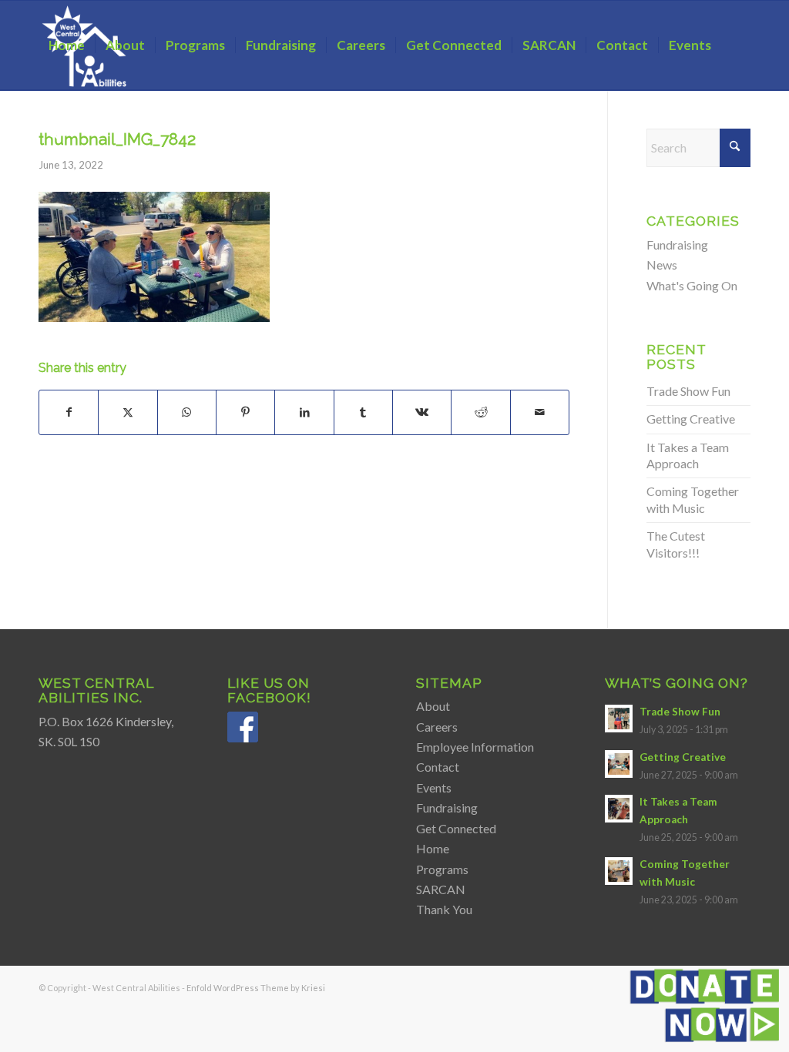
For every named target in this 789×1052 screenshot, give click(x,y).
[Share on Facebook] (68, 412)
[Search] (54, 134)
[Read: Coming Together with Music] (619, 871)
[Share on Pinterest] (245, 412)
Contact (437, 766)
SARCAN (440, 889)
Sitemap (449, 683)
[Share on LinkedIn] (304, 412)
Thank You (444, 909)
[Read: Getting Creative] (619, 764)
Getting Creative (690, 418)
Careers (437, 726)
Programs (442, 869)
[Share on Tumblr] (363, 412)
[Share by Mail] (540, 412)
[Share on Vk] (422, 412)
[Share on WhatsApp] (187, 412)
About (433, 706)
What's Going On (691, 285)
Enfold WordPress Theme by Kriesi (255, 988)
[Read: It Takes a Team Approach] (619, 809)
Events (434, 787)
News (661, 264)
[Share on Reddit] (480, 412)
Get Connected (456, 828)
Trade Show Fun (688, 391)
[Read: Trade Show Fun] (619, 718)
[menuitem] (67, 45)
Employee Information (475, 746)
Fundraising (677, 244)
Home (432, 848)
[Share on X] (127, 412)
